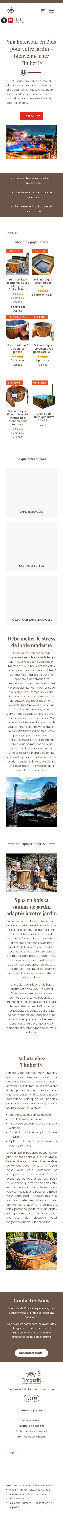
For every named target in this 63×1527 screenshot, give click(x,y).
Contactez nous (31, 1353)
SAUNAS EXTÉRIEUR (31, 566)
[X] (4, 20)
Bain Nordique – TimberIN (23, 1494)
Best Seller (31, 116)
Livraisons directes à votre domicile (33, 194)
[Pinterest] (10, 20)
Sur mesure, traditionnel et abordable (33, 208)
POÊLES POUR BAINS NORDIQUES (31, 620)
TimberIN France (18, 1489)
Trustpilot (11, 232)
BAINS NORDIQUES (31, 512)
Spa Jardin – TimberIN (21, 1502)
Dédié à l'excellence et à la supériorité (33, 180)
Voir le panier (31, 1420)
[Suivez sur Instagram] (27, 1398)
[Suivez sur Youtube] (35, 1398)
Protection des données (31, 1431)
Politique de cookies (31, 1426)
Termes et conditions (32, 1436)
